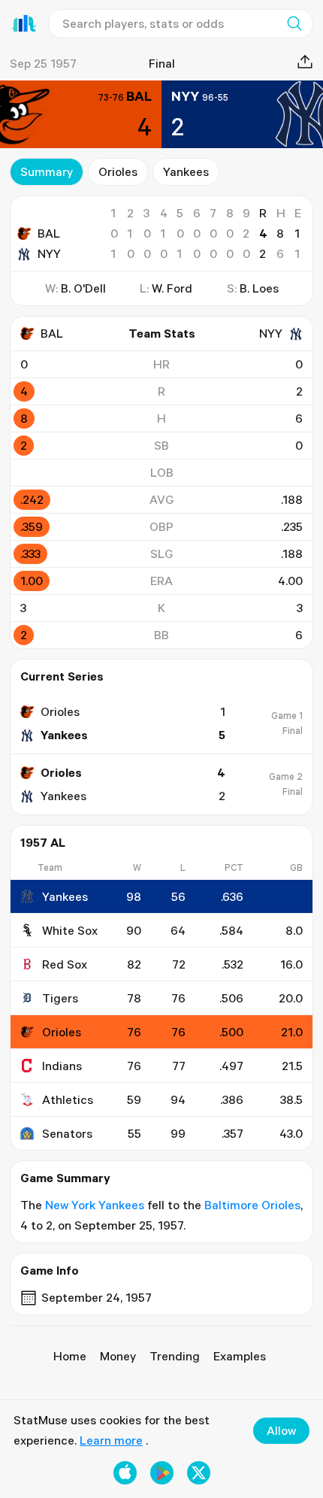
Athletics (67, 1099)
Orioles (117, 171)
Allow (281, 1430)
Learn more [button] (111, 1440)
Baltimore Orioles (252, 1204)
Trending (174, 1356)
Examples (239, 1356)
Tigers (60, 998)
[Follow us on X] (199, 1473)
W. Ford (172, 288)
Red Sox (64, 964)
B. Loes (259, 288)
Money (118, 1356)
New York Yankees (94, 1204)
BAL (49, 233)
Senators (67, 1133)
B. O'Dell (83, 288)
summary (46, 171)
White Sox (70, 930)
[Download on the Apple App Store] (125, 1472)
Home (69, 1356)
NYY (49, 253)
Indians (62, 1065)
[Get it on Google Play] (162, 1472)
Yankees (186, 171)
